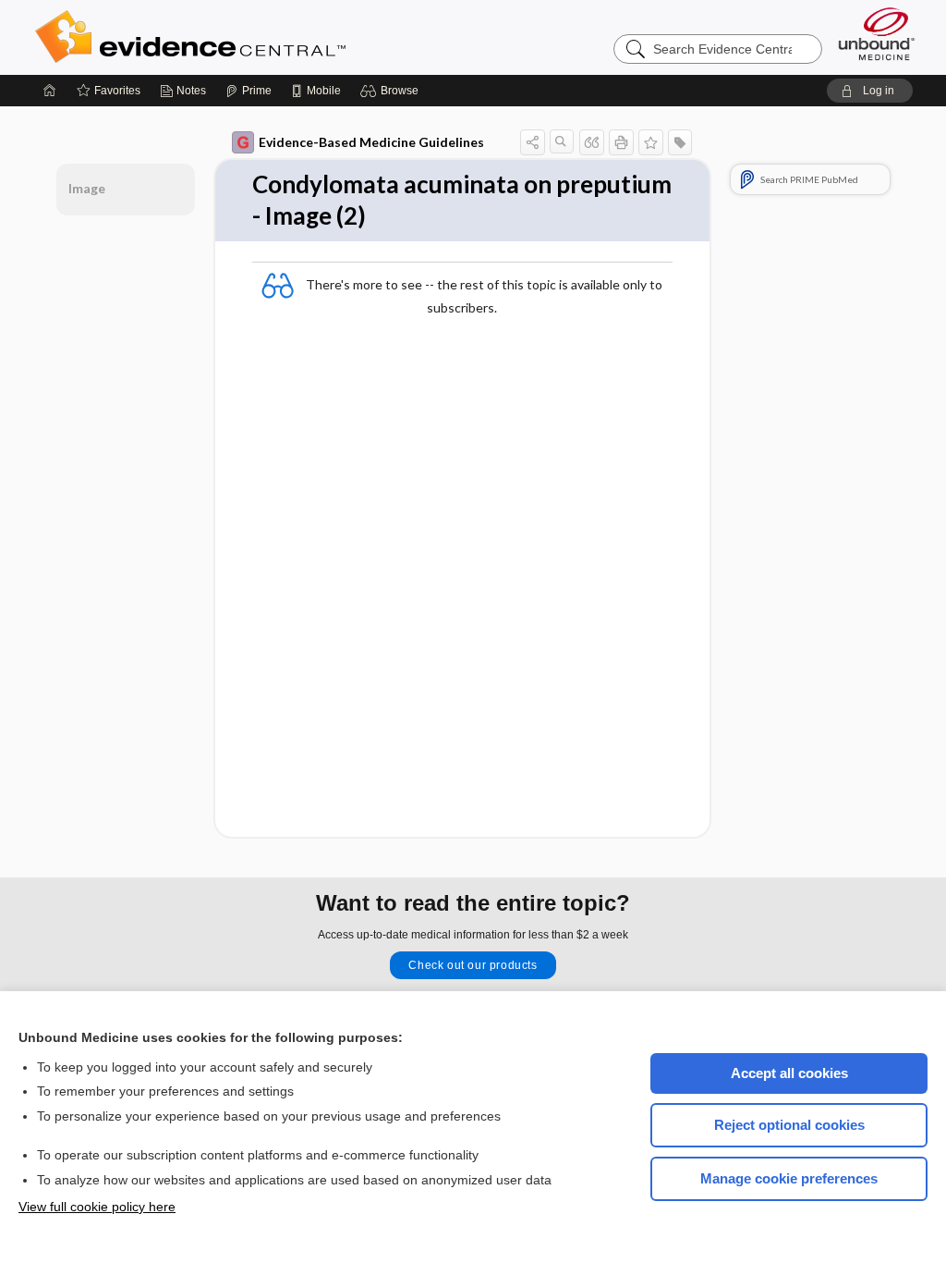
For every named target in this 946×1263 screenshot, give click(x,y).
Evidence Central (264, 37)
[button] (392, 90)
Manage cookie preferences (789, 1178)
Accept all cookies (789, 1073)
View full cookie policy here (97, 1206)
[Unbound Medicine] (876, 34)
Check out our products (472, 965)
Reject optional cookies (789, 1125)
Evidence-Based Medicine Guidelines (371, 142)
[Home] (49, 90)
